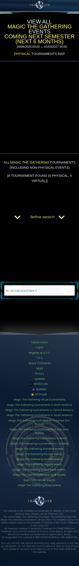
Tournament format (18, 233)
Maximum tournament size (27, 331)
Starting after (14, 249)
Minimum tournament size (27, 315)
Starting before (15, 267)
